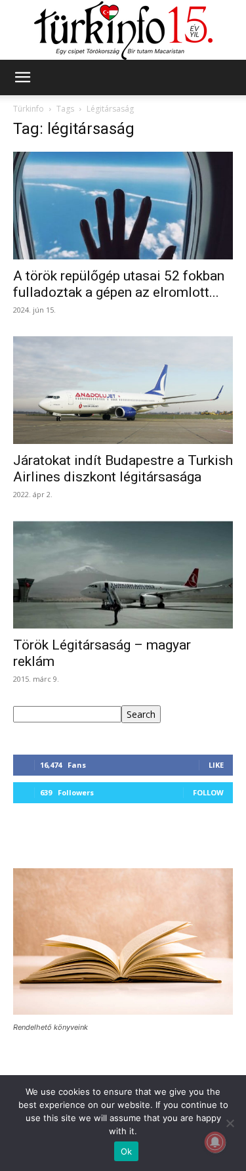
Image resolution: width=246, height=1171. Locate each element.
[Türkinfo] (123, 30)
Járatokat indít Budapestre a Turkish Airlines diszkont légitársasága (123, 469)
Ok (127, 1151)
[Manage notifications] (215, 1142)
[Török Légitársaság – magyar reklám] (123, 575)
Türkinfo (28, 108)
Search (141, 714)
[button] (22, 77)
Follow (208, 792)
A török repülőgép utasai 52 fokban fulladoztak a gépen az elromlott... (118, 284)
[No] (229, 1123)
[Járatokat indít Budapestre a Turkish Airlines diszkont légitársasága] (123, 390)
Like (216, 765)
